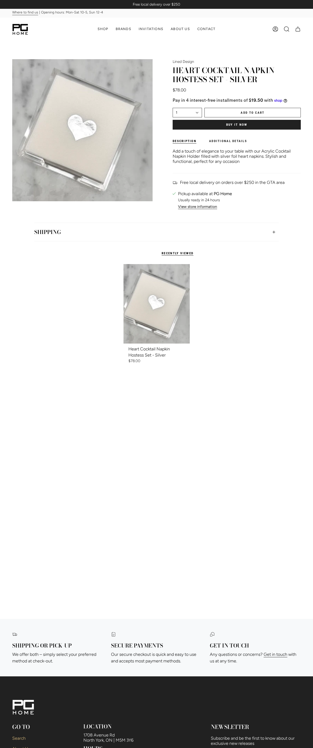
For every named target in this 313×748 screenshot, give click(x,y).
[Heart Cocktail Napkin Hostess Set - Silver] (156, 304)
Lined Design (183, 61)
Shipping (47, 232)
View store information (197, 207)
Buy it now (236, 124)
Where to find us (25, 12)
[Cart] (297, 29)
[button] (103, 29)
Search (19, 738)
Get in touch (275, 654)
